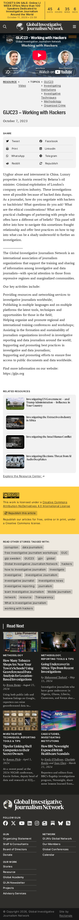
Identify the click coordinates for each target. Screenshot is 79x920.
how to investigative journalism (25, 569)
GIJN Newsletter (14, 882)
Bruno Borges (13, 685)
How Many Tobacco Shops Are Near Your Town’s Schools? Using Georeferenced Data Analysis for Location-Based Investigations (18, 669)
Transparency (44, 597)
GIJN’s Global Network (57, 838)
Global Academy (13, 877)
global (51, 558)
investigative (13, 575)
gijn (40, 558)
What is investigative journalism (25, 602)
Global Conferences (56, 849)
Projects (8, 887)
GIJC (64, 552)
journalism (45, 586)
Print (14, 148)
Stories (7, 866)
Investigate (57, 569)
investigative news (50, 580)
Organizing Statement (17, 838)
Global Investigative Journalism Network (31, 563)
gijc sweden (12, 558)
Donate (8, 854)
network (10, 597)
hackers (67, 563)
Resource (10, 81)
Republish (51, 163)
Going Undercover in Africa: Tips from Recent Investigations (57, 668)
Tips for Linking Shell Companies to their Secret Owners (17, 750)
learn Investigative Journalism (24, 591)
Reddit (15, 163)
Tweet (15, 141)
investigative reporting (19, 586)
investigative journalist (19, 580)
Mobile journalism (59, 591)
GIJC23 (29, 558)
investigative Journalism (41, 575)
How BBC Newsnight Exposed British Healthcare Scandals (55, 750)
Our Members (51, 844)
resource (25, 597)
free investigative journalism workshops (31, 552)
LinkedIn (50, 148)
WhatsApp (17, 155)
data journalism (32, 547)
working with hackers (19, 608)
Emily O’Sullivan (54, 759)
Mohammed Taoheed (56, 677)
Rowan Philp (13, 759)
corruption (11, 547)
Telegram (50, 155)
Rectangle (65, 915)
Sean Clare (60, 763)
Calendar (48, 854)
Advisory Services (14, 893)
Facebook (51, 141)
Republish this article (21, 513)
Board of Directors (15, 849)
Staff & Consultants (15, 844)
